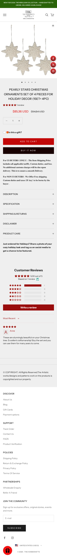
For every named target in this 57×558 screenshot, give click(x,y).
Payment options (11, 414)
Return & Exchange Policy (15, 463)
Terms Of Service (11, 473)
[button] (10, 105)
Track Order (8, 429)
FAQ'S (6, 439)
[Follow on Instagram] (12, 537)
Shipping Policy (10, 458)
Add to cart (28, 141)
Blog (5, 404)
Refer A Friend (10, 492)
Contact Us (8, 434)
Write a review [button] (28, 307)
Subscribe (14, 528)
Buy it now (28, 150)
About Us (7, 399)
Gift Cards (8, 409)
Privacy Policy (9, 468)
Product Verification (12, 444)
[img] (9, 326)
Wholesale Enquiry (12, 487)
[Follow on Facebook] (4, 537)
